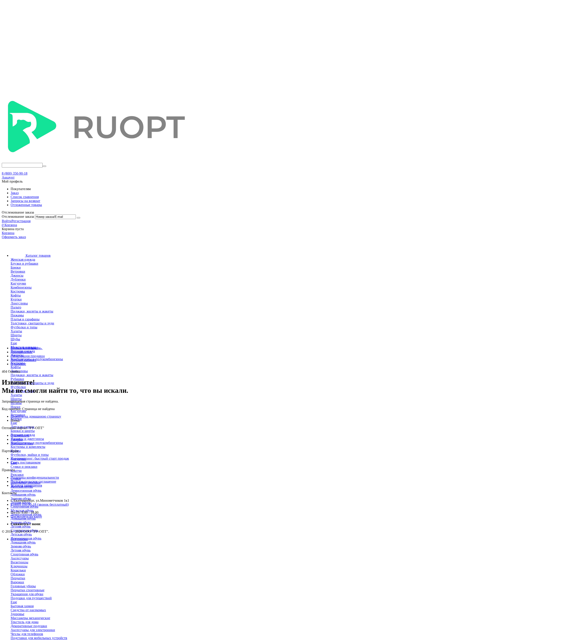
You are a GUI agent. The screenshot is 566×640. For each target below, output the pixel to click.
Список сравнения (25, 197)
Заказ (15, 193)
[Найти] (44, 166)
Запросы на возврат (25, 201)
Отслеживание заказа (18, 216)
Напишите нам (22, 443)
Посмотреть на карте (26, 516)
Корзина (8, 233)
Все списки (19, 539)
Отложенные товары (26, 205)
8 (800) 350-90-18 (14, 173)
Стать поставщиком (25, 462)
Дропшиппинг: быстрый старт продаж (40, 458)
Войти (6, 221)
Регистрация (21, 221)
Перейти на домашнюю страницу (36, 416)
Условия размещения (26, 485)
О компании (20, 435)
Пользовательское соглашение (33, 481)
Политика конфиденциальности (35, 477)
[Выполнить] (78, 217)
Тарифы (17, 439)
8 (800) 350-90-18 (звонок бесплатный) (40, 504)
